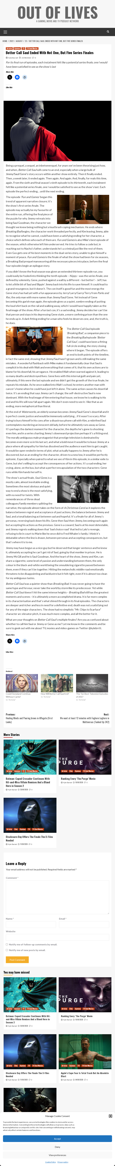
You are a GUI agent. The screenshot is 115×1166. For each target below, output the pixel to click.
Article (9, 48)
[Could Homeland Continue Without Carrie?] (22, 683)
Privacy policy (63, 1162)
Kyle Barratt (13, 58)
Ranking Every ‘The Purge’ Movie (78, 778)
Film (70, 771)
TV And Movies (32, 48)
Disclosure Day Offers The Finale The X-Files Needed (29, 838)
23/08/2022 (26, 58)
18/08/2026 (79, 782)
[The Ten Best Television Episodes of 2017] (92, 683)
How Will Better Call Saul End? (55, 694)
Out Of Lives (57, 12)
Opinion (17, 48)
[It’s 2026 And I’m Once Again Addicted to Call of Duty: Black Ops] (30, 1105)
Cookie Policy (50, 1162)
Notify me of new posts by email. (27, 950)
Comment (12, 877)
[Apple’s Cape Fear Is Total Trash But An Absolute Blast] (85, 1051)
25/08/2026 (24, 789)
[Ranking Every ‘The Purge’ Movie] (85, 757)
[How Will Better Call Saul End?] (57, 683)
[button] (110, 1116)
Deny (57, 1147)
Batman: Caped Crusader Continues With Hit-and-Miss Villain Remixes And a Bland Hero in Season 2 (28, 782)
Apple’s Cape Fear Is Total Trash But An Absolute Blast (85, 1074)
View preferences (57, 1155)
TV (23, 48)
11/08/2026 (24, 844)
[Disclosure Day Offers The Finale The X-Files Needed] (30, 815)
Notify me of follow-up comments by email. (33, 944)
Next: (84, 718)
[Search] (108, 31)
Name (10, 918)
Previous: (29, 718)
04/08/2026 (79, 1079)
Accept (57, 1138)
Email (62, 918)
